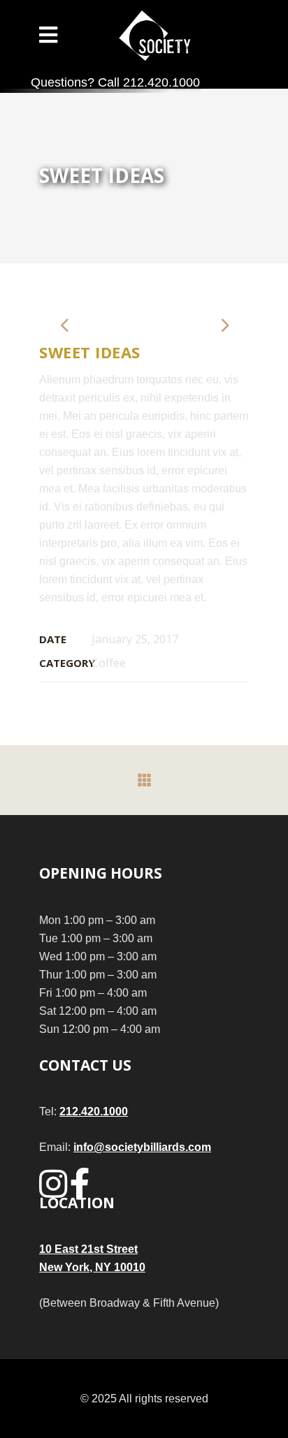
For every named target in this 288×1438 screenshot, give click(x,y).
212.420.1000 (93, 1111)
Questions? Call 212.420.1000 (115, 82)
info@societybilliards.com (142, 1147)
